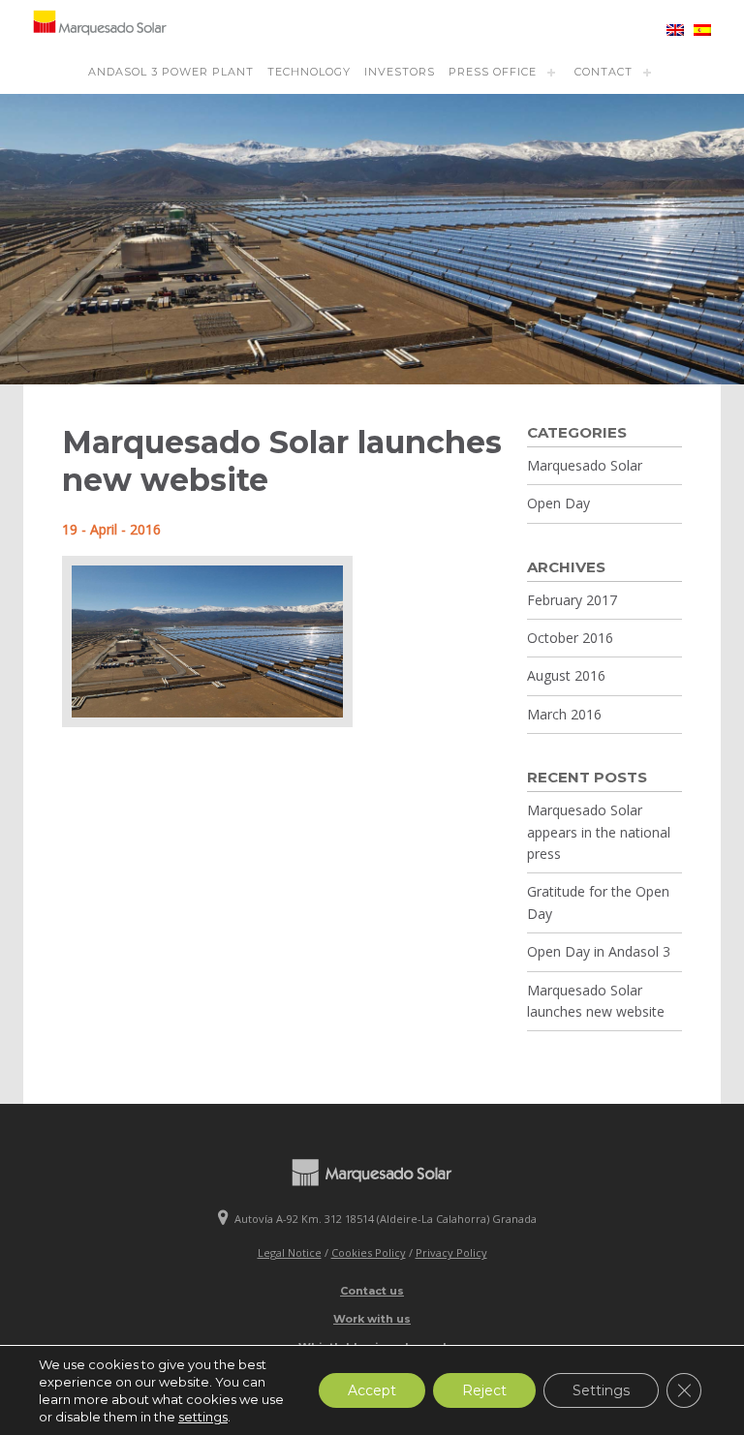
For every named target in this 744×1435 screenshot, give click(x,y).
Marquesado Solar (584, 465)
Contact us (372, 1291)
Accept (372, 1390)
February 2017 (572, 600)
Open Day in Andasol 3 (598, 951)
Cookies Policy (368, 1252)
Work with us (372, 1319)
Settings (601, 1390)
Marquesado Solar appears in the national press (598, 832)
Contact (603, 71)
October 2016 (570, 637)
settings (203, 1416)
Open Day (558, 503)
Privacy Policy (451, 1252)
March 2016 (564, 714)
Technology (309, 71)
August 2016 (566, 675)
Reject (484, 1390)
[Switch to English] (670, 30)
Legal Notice (290, 1252)
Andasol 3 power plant (171, 71)
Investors (399, 71)
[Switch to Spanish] (697, 30)
